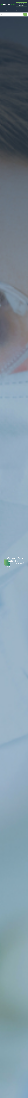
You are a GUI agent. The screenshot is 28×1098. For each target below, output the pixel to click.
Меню (3, 14)
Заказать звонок (21, 4)
